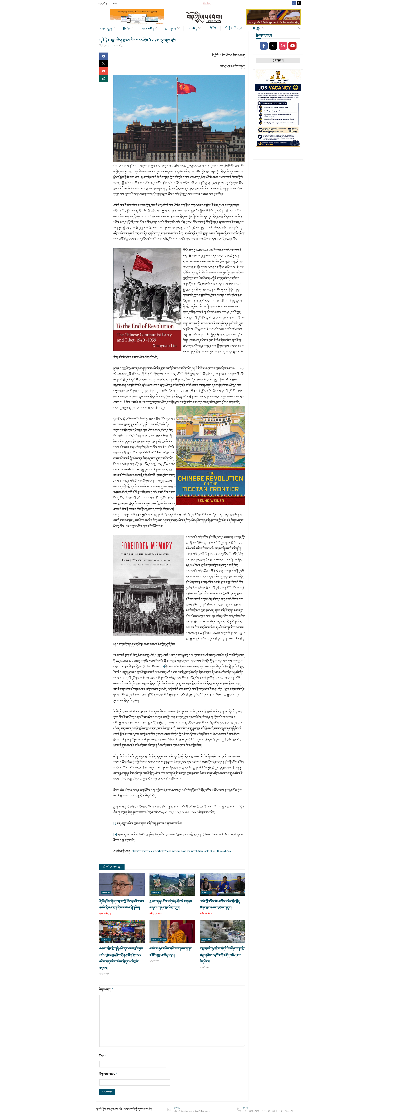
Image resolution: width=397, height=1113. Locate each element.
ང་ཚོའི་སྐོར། (256, 29)
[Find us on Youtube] (292, 46)
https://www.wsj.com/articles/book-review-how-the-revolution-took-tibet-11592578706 (181, 851)
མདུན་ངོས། (102, 3)
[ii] (163, 666)
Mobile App (106, 892)
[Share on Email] (103, 71)
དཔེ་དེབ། (212, 28)
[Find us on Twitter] (299, 4)
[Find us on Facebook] (294, 4)
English (207, 4)
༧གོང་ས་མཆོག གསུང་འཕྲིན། (159, 940)
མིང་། (102, 1056)
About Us (117, 3)
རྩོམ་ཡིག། (127, 29)
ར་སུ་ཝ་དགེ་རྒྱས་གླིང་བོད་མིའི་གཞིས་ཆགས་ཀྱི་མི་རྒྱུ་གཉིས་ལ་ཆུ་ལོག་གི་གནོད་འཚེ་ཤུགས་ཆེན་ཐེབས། (222, 955)
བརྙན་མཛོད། (148, 29)
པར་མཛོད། (192, 29)
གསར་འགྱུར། (106, 29)
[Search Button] (299, 28)
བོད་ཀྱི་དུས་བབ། (104, 45)
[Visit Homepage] (204, 17)
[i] (232, 554)
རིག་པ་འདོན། (106, 989)
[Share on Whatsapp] (103, 78)
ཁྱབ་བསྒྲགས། (170, 29)
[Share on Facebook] (103, 56)
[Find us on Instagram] (283, 46)
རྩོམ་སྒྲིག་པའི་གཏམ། (234, 28)
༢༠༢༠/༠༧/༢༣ (118, 45)
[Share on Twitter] (103, 63)
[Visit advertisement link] (137, 17)
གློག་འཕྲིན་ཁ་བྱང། (108, 1074)
